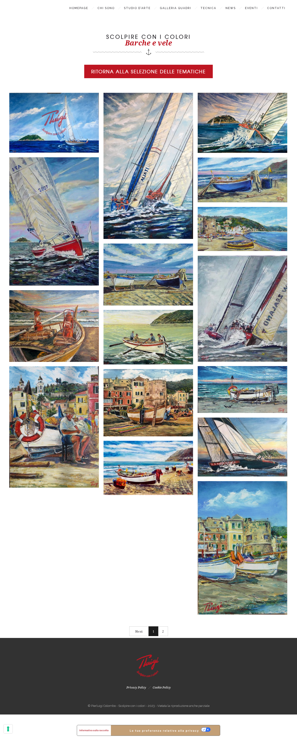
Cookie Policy (162, 687)
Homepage (78, 8)
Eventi (251, 8)
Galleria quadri (175, 8)
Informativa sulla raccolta (94, 730)
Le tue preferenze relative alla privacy (164, 730)
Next (139, 631)
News (231, 8)
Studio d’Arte (137, 8)
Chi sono (106, 8)
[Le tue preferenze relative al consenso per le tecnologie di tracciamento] (8, 728)
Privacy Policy (136, 687)
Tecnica (208, 8)
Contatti (276, 8)
